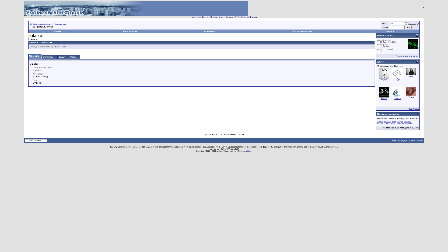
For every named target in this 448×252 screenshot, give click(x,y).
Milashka (407, 122)
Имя (384, 24)
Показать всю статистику (407, 56)
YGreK (384, 80)
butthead (387, 122)
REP (398, 80)
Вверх (420, 141)
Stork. (387, 124)
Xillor (411, 76)
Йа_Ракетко (407, 124)
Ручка (411, 97)
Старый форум (249, 17)
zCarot (249, 151)
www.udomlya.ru (199, 17)
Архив (412, 141)
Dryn (394, 122)
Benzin (384, 98)
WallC (393, 124)
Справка (57, 31)
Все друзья (414, 108)
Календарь (209, 31)
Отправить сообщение (39, 43)
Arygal (380, 122)
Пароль (385, 27)
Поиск (389, 31)
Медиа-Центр (217, 17)
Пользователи (60, 24)
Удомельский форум (42, 24)
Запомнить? (413, 24)
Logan (400, 122)
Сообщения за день (302, 31)
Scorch (397, 98)
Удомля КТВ (232, 17)
